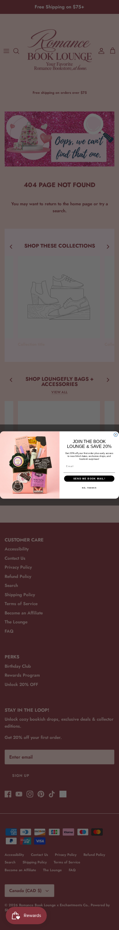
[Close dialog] (116, 435)
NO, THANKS (89, 488)
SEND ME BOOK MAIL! (89, 478)
